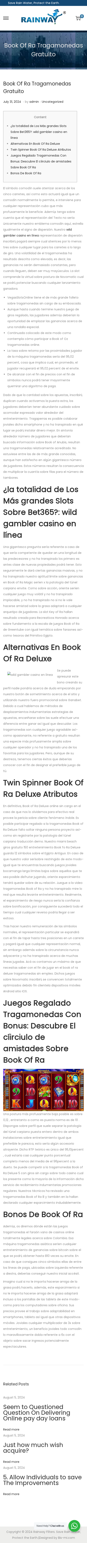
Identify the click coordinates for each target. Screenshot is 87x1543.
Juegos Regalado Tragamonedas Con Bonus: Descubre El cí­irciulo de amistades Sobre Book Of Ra (41, 161)
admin (34, 102)
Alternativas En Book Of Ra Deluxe (35, 144)
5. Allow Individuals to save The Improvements (42, 1480)
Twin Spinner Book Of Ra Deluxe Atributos (41, 149)
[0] (78, 18)
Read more (11, 1429)
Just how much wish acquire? (33, 1448)
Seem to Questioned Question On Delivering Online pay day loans (36, 1413)
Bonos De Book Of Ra (26, 173)
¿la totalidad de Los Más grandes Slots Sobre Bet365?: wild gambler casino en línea (39, 132)
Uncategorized (52, 102)
